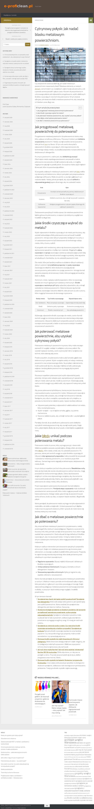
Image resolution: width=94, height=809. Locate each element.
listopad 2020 (8, 300)
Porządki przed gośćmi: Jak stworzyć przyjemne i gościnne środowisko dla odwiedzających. (42, 699)
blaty (78, 172)
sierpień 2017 (8, 402)
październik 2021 (9, 253)
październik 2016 (9, 444)
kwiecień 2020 (8, 330)
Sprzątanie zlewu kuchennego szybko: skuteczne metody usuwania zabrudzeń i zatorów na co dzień (14, 70)
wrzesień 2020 (8, 308)
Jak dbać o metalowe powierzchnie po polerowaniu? (53, 121)
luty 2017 (7, 427)
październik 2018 (9, 376)
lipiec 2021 (7, 266)
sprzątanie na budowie (76, 779)
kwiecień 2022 (8, 228)
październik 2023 (9, 190)
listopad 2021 (8, 249)
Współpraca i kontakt (10, 15)
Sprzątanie (39, 20)
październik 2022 (9, 211)
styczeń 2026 (8, 143)
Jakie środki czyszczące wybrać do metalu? (50, 113)
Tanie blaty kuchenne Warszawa (10, 772)
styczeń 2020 (8, 342)
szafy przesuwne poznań (71, 793)
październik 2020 (9, 304)
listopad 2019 (8, 347)
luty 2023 (7, 207)
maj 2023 (7, 202)
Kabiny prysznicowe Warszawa (81, 755)
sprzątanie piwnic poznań (84, 781)
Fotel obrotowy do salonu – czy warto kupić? (13, 761)
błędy (46, 436)
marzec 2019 (8, 355)
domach (37, 89)
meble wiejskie (68, 762)
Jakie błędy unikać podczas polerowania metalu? (52, 118)
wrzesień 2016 (8, 449)
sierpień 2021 (8, 262)
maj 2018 (7, 389)
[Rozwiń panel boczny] (90, 20)
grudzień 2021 (8, 245)
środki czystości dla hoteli (83, 800)
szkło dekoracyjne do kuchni (84, 793)
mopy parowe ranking (76, 764)
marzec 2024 (8, 173)
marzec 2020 (8, 334)
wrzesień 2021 (8, 257)
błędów (40, 451)
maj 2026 (7, 126)
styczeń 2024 (8, 181)
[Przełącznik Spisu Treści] (79, 107)
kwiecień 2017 (8, 419)
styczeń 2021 (8, 291)
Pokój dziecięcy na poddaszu (76, 769)
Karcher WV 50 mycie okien (70, 757)
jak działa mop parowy (71, 750)
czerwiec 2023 (8, 198)
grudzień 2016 (8, 436)
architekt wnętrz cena (78, 738)
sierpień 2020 (8, 313)
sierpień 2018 (8, 385)
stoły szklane (84, 791)
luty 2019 (7, 359)
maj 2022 (7, 224)
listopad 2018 (8, 372)
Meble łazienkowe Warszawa (80, 762)
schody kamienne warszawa (81, 776)
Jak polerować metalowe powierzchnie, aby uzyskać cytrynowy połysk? (59, 116)
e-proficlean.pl (44, 45)
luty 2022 (7, 236)
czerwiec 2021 (8, 270)
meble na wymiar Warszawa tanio (85, 759)
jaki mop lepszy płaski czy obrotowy (71, 752)
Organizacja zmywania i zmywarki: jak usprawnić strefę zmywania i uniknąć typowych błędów (16, 85)
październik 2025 (9, 156)
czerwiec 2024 (8, 168)
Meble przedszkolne (7, 769)
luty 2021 (7, 287)
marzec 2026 (8, 134)
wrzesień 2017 (8, 398)
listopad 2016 (8, 440)
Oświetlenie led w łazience (8, 738)
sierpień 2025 (8, 160)
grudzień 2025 (8, 147)
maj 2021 (7, 274)
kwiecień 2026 (8, 130)
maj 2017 (7, 415)
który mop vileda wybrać (81, 757)
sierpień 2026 (8, 117)
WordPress (9, 808)
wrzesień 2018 (8, 381)
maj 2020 (7, 325)
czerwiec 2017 (8, 410)
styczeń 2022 (8, 241)
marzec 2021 (8, 283)
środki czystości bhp (69, 800)
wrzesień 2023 (8, 194)
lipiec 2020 (7, 317)
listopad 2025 (8, 151)
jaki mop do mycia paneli (84, 750)
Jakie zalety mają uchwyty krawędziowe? (12, 758)
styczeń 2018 (8, 393)
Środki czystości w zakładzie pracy (79, 798)
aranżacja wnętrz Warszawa (72, 735)
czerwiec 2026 (8, 122)
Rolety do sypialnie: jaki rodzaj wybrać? (12, 735)
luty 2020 (7, 338)
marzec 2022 (8, 232)
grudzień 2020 (8, 296)
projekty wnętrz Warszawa (77, 774)
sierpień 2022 (8, 219)
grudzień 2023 (8, 185)
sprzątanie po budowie (70, 783)
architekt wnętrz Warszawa (73, 741)
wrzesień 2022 (8, 215)
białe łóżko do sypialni (83, 743)
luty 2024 (7, 177)
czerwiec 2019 (8, 351)
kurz (46, 144)
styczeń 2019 (8, 364)
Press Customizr (22, 808)
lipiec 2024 (7, 164)
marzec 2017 (8, 423)
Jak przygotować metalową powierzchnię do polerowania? (55, 110)
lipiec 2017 (7, 406)
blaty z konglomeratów (70, 745)
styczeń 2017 (8, 432)
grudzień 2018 (8, 368)
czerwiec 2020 (8, 321)
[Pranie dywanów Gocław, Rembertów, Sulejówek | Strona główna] (18, 6)
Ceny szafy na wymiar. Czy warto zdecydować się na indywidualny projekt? (14, 488)
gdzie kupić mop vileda (81, 745)
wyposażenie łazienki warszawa (70, 795)
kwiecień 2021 (8, 279)
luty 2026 (7, 139)
